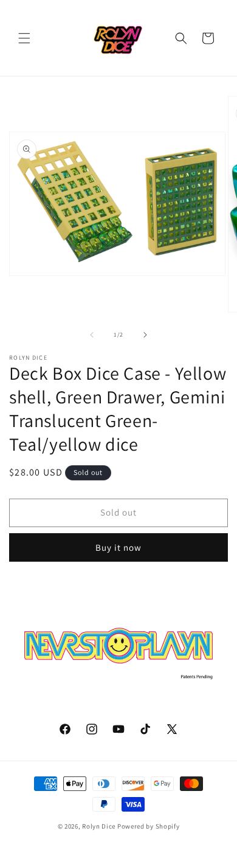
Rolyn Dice (98, 826)
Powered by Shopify (148, 826)
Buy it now (118, 547)
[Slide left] (91, 334)
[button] (24, 38)
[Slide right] (145, 334)
